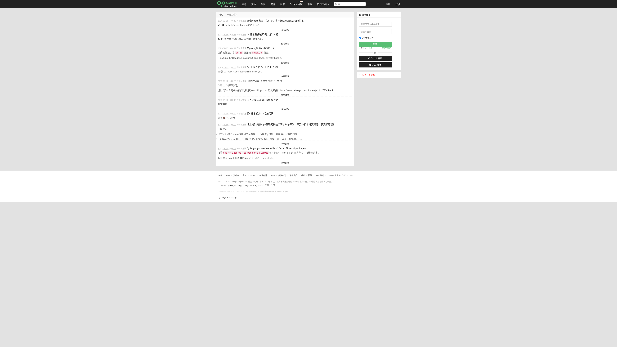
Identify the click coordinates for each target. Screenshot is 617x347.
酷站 (310, 175)
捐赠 (303, 175)
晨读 (244, 175)
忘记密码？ (387, 48)
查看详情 (285, 29)
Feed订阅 (320, 175)
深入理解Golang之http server (262, 99)
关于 (220, 175)
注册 (388, 4)
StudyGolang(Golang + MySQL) (243, 185)
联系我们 (293, 175)
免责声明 (282, 175)
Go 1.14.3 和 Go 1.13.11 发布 (262, 67)
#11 (221, 25)
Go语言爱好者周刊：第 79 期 (262, 34)
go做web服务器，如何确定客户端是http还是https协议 (275, 20)
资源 (272, 4)
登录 (397, 4)
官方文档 (322, 4)
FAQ (228, 175)
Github (253, 175)
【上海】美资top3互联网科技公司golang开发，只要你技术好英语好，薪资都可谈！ (291, 124)
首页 (221, 14)
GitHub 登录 (376, 58)
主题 (243, 4)
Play (273, 175)
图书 (282, 4)
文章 (253, 4)
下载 (309, 4)
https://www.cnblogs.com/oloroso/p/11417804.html (306, 90)
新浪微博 (263, 175)
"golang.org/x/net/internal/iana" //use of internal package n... (277, 148)
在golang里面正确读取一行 (261, 48)
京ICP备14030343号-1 (228, 197)
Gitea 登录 (376, 64)
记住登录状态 (368, 37)
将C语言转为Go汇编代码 (260, 113)
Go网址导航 (296, 4)
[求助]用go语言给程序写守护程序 (264, 80)
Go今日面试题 (368, 74)
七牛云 (272, 185)
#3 (220, 38)
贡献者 (236, 175)
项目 (263, 4)
